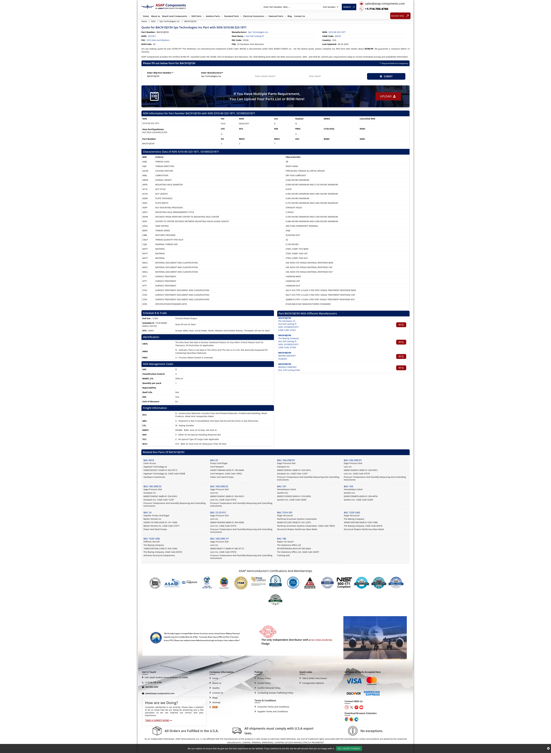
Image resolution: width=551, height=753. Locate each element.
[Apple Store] (347, 719)
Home (146, 16)
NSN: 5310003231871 (288, 327)
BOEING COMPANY (287, 367)
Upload (386, 96)
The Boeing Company (288, 338)
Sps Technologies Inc (170, 21)
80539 (338, 36)
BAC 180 (281, 538)
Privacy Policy (264, 678)
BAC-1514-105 (284, 512)
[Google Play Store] (351, 719)
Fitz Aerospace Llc (286, 321)
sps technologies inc (258, 32)
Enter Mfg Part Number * (160, 72)
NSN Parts (196, 16)
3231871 (152, 36)
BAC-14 (147, 512)
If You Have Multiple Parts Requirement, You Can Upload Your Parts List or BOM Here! (267, 96)
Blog (290, 16)
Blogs (215, 697)
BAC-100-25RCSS (152, 486)
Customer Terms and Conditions (273, 706)
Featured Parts (276, 16)
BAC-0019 (148, 460)
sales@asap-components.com (159, 693)
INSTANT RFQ (397, 16)
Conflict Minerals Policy (269, 688)
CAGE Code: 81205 (287, 347)
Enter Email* (314, 72)
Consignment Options (313, 683)
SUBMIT (388, 76)
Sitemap (216, 702)
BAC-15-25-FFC (218, 512)
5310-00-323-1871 (337, 32)
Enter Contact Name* (265, 72)
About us (155, 16)
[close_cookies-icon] (548, 748)
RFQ (401, 324)
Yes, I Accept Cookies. (348, 748)
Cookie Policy (264, 683)
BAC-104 (348, 486)
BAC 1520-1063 (352, 512)
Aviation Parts (213, 16)
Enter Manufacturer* (212, 72)
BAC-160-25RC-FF (219, 538)
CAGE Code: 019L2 (287, 330)
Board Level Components (174, 16)
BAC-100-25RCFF (286, 460)
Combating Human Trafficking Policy (275, 692)
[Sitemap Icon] (215, 707)
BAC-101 (281, 486)
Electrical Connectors (253, 16)
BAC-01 (214, 460)
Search (347, 7)
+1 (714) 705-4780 (153, 682)
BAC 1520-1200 (151, 538)
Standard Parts (231, 16)
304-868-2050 (151, 687)
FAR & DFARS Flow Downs (314, 678)
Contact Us (299, 16)
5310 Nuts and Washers (158, 40)
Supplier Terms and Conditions (272, 711)
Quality (216, 688)
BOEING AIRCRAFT (287, 355)
